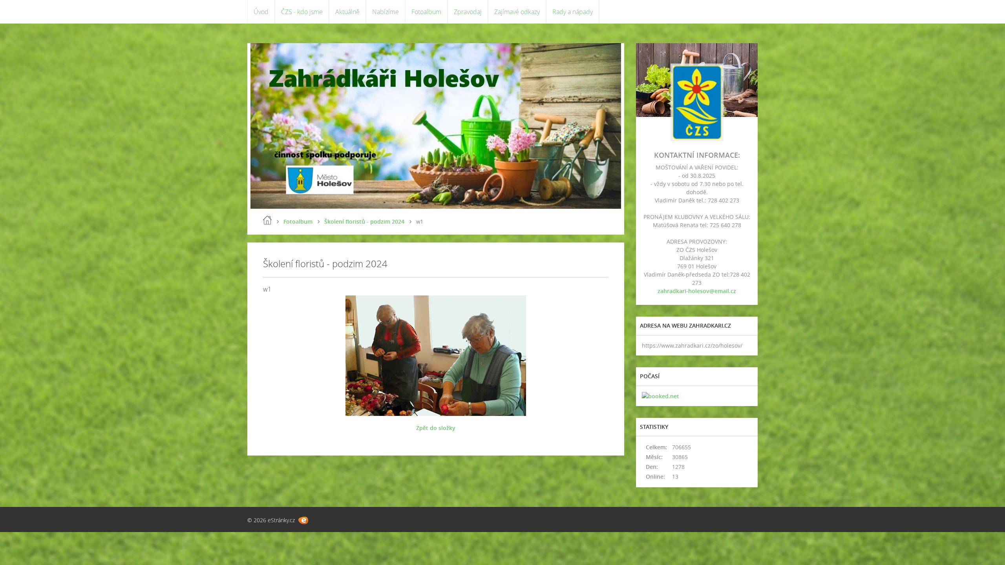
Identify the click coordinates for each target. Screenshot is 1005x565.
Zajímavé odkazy (517, 11)
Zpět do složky (435, 428)
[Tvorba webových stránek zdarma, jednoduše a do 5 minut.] (303, 520)
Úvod (261, 11)
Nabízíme (385, 11)
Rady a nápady (572, 11)
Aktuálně (347, 11)
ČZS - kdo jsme (302, 11)
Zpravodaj (468, 11)
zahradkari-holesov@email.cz (697, 291)
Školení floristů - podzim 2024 (364, 221)
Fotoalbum (426, 11)
